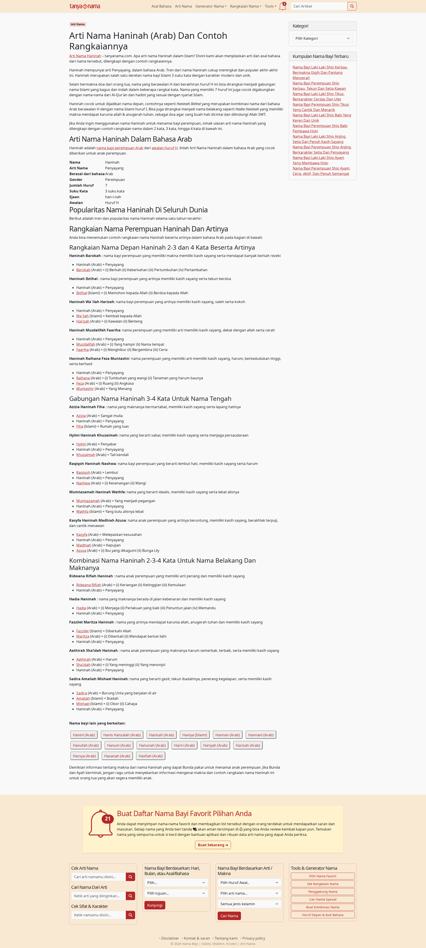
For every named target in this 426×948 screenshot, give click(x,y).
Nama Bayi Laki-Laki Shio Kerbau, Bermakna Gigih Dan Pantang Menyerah (320, 72)
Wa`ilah (82, 315)
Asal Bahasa (162, 6)
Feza (80, 383)
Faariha (82, 349)
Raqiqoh (83, 472)
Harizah (82, 321)
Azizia (81, 415)
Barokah (83, 269)
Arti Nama (183, 6)
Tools (269, 6)
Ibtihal (81, 292)
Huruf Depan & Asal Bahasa (322, 915)
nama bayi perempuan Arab (120, 147)
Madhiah (83, 545)
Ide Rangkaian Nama (323, 884)
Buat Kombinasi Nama (322, 907)
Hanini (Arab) (84, 734)
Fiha (79, 426)
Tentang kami (226, 938)
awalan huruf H (165, 147)
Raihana (83, 378)
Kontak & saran (197, 938)
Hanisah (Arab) (161, 734)
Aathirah (83, 659)
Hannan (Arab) (227, 734)
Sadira (81, 693)
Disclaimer (170, 938)
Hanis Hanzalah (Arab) (122, 734)
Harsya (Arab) (84, 756)
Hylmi (81, 444)
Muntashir (85, 388)
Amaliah (83, 698)
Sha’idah (83, 664)
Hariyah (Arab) (215, 745)
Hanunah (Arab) (152, 745)
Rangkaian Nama (244, 6)
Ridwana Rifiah (88, 584)
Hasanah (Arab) (117, 756)
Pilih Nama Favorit (322, 876)
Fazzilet (82, 631)
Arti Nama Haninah (85, 55)
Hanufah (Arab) (86, 745)
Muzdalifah (85, 344)
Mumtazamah (88, 500)
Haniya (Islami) (194, 734)
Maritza (82, 636)
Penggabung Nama (322, 891)
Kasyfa (81, 534)
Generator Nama (209, 6)
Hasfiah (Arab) (151, 756)
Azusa (81, 550)
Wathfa (82, 511)
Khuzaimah (85, 454)
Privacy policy (254, 938)
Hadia (81, 607)
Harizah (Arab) (248, 745)
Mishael (82, 703)
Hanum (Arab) (119, 745)
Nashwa (83, 483)
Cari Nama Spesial (323, 899)
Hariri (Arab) (184, 745)
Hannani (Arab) (261, 734)
